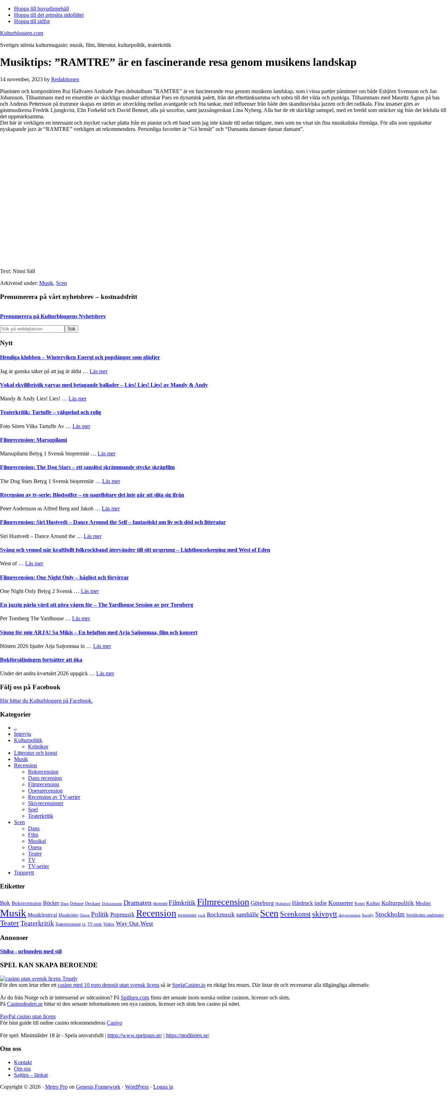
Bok (5, 903)
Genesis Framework (98, 1087)
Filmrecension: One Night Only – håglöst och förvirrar (64, 577)
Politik (100, 914)
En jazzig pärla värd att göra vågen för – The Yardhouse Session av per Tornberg (96, 605)
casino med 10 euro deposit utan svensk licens (108, 985)
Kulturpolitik (28, 740)
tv (84, 924)
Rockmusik (221, 914)
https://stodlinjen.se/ (187, 1035)
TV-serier (38, 866)
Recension (25, 765)
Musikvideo (68, 915)
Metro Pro (56, 1087)
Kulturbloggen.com (21, 33)
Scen (61, 283)
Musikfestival (42, 915)
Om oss (22, 1069)
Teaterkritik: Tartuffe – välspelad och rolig (50, 412)
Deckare (92, 903)
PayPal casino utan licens (28, 1016)
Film (33, 835)
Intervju (22, 734)
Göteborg (262, 903)
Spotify (368, 915)
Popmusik (122, 914)
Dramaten (138, 902)
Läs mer (98, 371)
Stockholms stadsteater (425, 915)
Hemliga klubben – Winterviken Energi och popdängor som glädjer (80, 357)
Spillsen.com (135, 997)
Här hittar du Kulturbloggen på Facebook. (46, 701)
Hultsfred (282, 904)
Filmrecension (43, 784)
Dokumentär (112, 903)
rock (201, 915)
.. (15, 728)
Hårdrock (302, 903)
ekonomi (160, 903)
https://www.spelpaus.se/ (134, 1035)
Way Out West (134, 923)
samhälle (247, 914)
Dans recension (45, 778)
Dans (34, 828)
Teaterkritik (40, 816)
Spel (33, 809)
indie (320, 903)
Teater (35, 854)
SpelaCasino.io (188, 985)
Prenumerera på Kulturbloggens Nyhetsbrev (53, 316)
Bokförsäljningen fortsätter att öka (41, 660)
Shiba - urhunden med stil (31, 951)
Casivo (114, 1023)
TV (32, 860)
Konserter (340, 902)
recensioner (187, 915)
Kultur (373, 903)
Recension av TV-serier (54, 797)
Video (108, 924)
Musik (46, 283)
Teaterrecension (68, 924)
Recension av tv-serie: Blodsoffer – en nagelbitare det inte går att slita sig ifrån (92, 495)
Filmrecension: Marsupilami (33, 440)
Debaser (77, 903)
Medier (423, 903)
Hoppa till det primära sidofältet (49, 15)
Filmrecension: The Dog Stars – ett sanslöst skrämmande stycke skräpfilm (87, 467)
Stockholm (390, 914)
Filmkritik (182, 902)
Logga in (163, 1087)
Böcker (51, 903)
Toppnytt (24, 873)
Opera (35, 847)
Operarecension (45, 791)
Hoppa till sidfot (32, 21)
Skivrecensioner (45, 803)
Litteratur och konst (35, 753)
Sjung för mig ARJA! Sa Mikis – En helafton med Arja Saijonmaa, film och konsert (98, 632)
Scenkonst (295, 914)
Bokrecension (43, 772)
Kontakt (23, 1062)
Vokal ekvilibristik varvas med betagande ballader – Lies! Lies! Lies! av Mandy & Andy (104, 385)
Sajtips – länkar (31, 1075)
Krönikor (38, 746)
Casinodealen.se (25, 1004)
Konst (360, 903)
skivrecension (349, 915)
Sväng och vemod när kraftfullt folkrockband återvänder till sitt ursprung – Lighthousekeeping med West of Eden (135, 550)
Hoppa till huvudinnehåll (41, 9)
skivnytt (324, 913)
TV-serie (95, 924)
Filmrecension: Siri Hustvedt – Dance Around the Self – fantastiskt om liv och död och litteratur (113, 522)
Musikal (37, 841)
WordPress (137, 1087)
